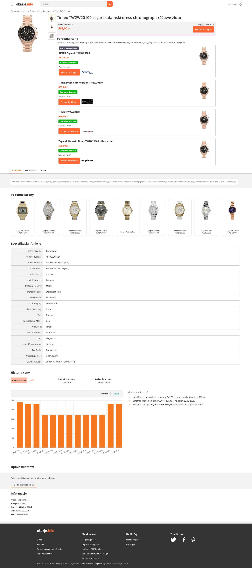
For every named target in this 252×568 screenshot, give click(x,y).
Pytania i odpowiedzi (90, 558)
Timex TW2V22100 (62, 11)
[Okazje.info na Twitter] (173, 540)
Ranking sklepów (44, 553)
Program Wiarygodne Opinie (49, 549)
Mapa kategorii (132, 539)
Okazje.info (15, 11)
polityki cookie (122, 563)
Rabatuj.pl (130, 544)
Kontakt (40, 544)
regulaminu (107, 563)
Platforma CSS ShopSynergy (94, 549)
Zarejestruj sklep (89, 539)
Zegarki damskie (45, 11)
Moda (24, 11)
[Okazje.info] (26, 4)
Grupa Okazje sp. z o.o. (58, 563)
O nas (39, 539)
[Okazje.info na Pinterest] (193, 540)
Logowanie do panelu (91, 544)
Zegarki (33, 11)
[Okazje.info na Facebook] (184, 540)
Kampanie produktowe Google (95, 553)
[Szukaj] (75, 2)
